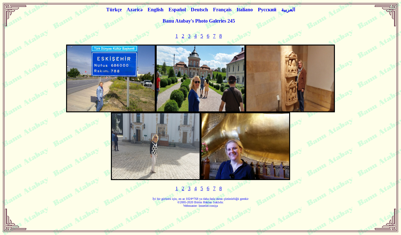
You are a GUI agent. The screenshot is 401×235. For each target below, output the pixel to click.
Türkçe (114, 9)
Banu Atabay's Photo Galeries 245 (199, 21)
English (156, 9)
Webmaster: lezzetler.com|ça (200, 205)
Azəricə (135, 9)
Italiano (245, 9)
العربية (288, 9)
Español (177, 9)
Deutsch (199, 9)
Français (222, 9)
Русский (267, 9)
